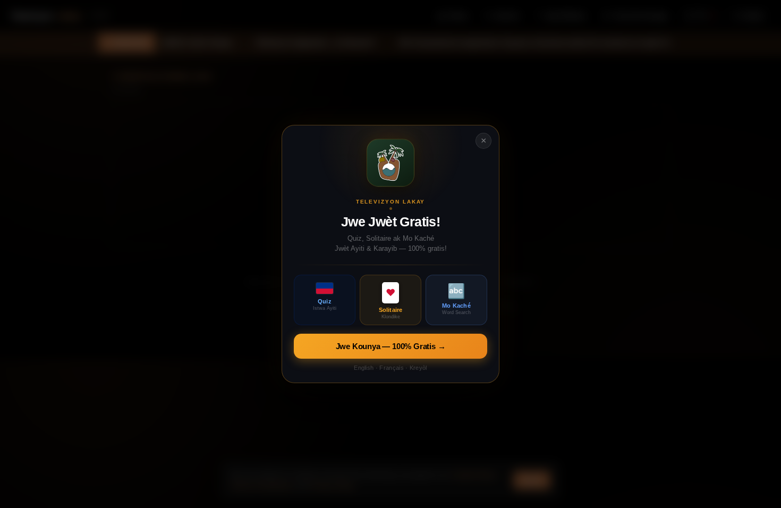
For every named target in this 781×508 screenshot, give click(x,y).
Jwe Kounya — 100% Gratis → (391, 346)
